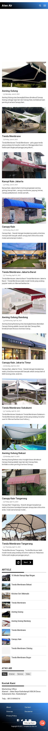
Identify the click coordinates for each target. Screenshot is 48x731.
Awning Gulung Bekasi (14, 453)
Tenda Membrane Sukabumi (17, 407)
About (8, 707)
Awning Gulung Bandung (15, 317)
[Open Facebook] (18, 720)
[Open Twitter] (22, 720)
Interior (12, 674)
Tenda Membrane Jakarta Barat (19, 272)
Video (28, 674)
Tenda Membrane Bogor (21, 657)
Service (20, 674)
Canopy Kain (8, 226)
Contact (28, 707)
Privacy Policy (11, 716)
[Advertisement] (24, 34)
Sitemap (9, 711)
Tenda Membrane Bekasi (21, 584)
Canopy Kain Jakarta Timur (16, 362)
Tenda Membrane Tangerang (17, 543)
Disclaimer (29, 711)
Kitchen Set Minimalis (20, 594)
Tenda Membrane (11, 136)
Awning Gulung (10, 91)
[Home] (18, 562)
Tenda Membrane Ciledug (21, 648)
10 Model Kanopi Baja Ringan (23, 575)
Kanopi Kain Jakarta (12, 181)
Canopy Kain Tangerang (14, 498)
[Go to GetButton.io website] (42, 728)
